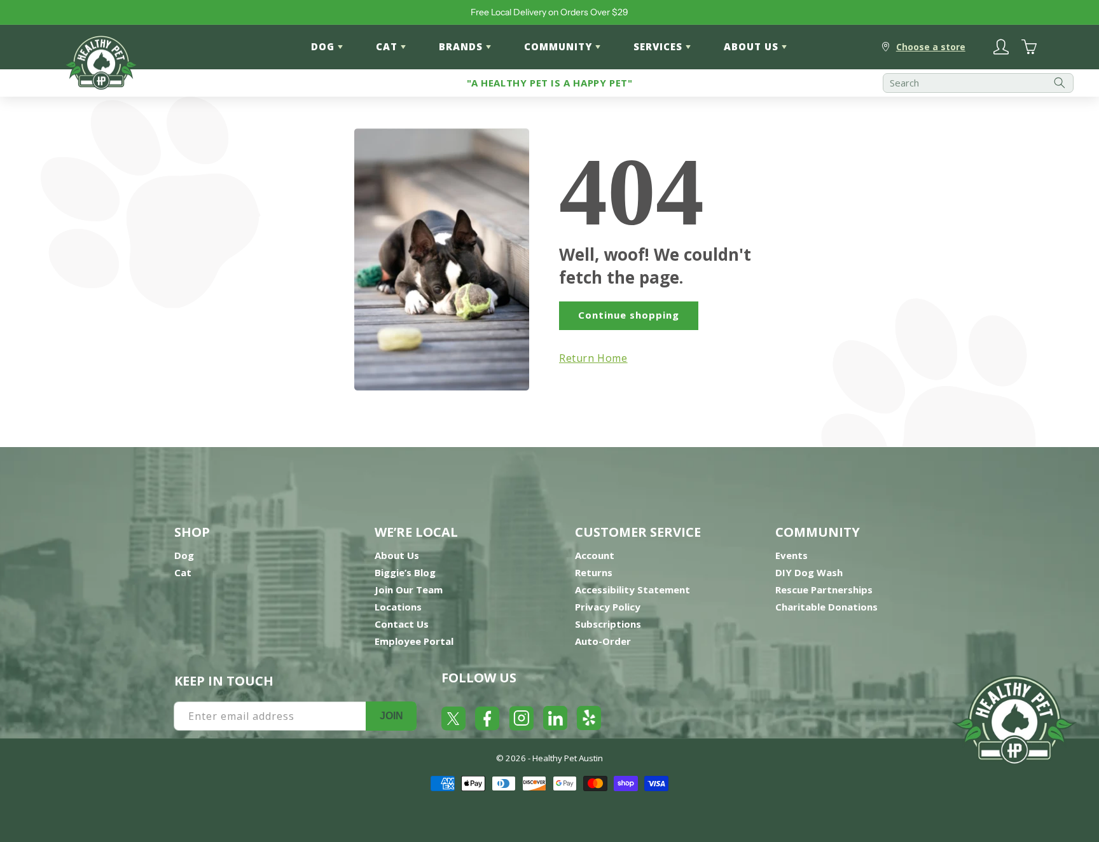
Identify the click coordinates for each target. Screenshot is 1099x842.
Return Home (593, 358)
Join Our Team (409, 589)
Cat (182, 572)
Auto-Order (603, 641)
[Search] (1060, 83)
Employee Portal (414, 641)
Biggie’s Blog (405, 572)
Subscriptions (608, 624)
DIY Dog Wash (809, 572)
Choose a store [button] (930, 47)
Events (791, 555)
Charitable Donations (826, 607)
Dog (184, 555)
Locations (398, 607)
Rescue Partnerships (824, 589)
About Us (397, 555)
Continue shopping (628, 314)
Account (594, 555)
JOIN (391, 715)
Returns (593, 572)
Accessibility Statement (632, 589)
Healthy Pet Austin (567, 758)
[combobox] (978, 83)
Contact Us (402, 624)
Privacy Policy (607, 607)
